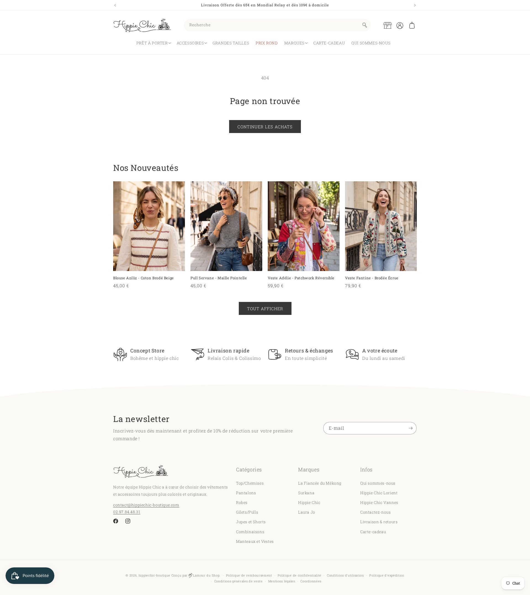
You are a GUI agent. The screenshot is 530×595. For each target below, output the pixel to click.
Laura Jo (306, 511)
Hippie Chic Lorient (379, 492)
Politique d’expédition (386, 575)
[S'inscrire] (410, 428)
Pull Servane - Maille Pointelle (218, 278)
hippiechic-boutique (154, 575)
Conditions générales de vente (238, 581)
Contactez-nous (375, 511)
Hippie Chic (309, 502)
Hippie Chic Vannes (379, 502)
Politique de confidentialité (300, 575)
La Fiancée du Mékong (319, 482)
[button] (412, 25)
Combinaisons (250, 531)
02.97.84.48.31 (126, 511)
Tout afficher (265, 308)
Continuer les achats (265, 126)
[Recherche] (365, 25)
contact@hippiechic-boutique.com (146, 504)
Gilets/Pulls (247, 511)
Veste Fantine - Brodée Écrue (372, 278)
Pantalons (246, 492)
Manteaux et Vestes (255, 541)
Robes (242, 502)
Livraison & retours (379, 521)
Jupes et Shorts (251, 521)
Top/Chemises (250, 482)
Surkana (306, 492)
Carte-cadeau (373, 531)
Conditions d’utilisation (345, 575)
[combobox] (277, 25)
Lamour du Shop (206, 575)
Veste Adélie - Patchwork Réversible (301, 278)
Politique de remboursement (249, 575)
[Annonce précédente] (115, 5)
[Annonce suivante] (415, 5)
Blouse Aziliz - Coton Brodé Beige (143, 278)
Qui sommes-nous (378, 482)
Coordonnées (310, 581)
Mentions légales (281, 581)
